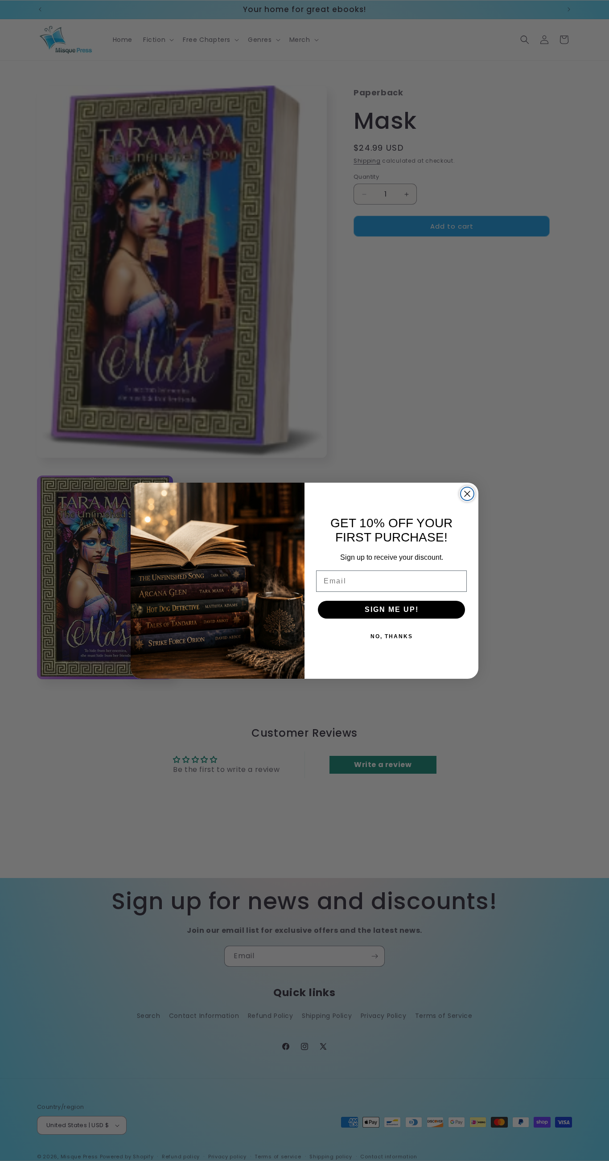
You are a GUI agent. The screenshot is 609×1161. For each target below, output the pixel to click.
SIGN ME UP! (392, 609)
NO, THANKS (391, 636)
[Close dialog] (467, 494)
